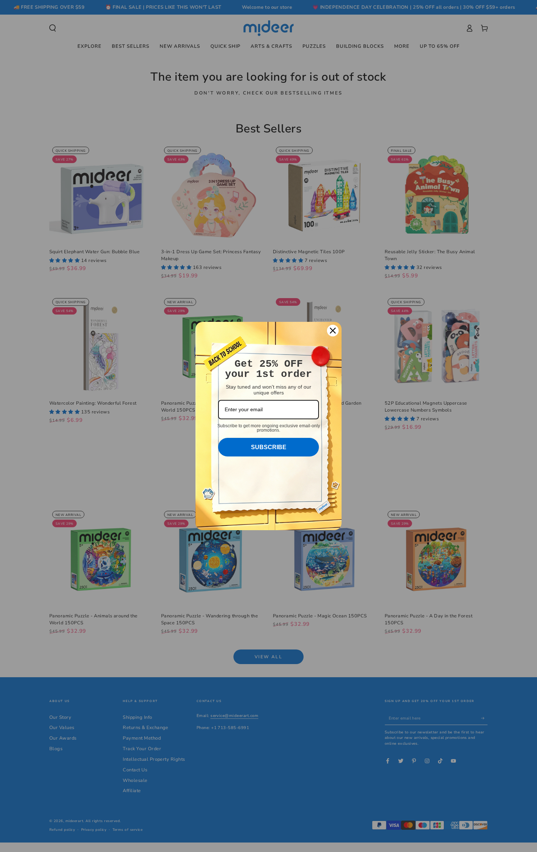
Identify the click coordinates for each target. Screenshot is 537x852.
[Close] (333, 330)
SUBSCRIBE (268, 447)
